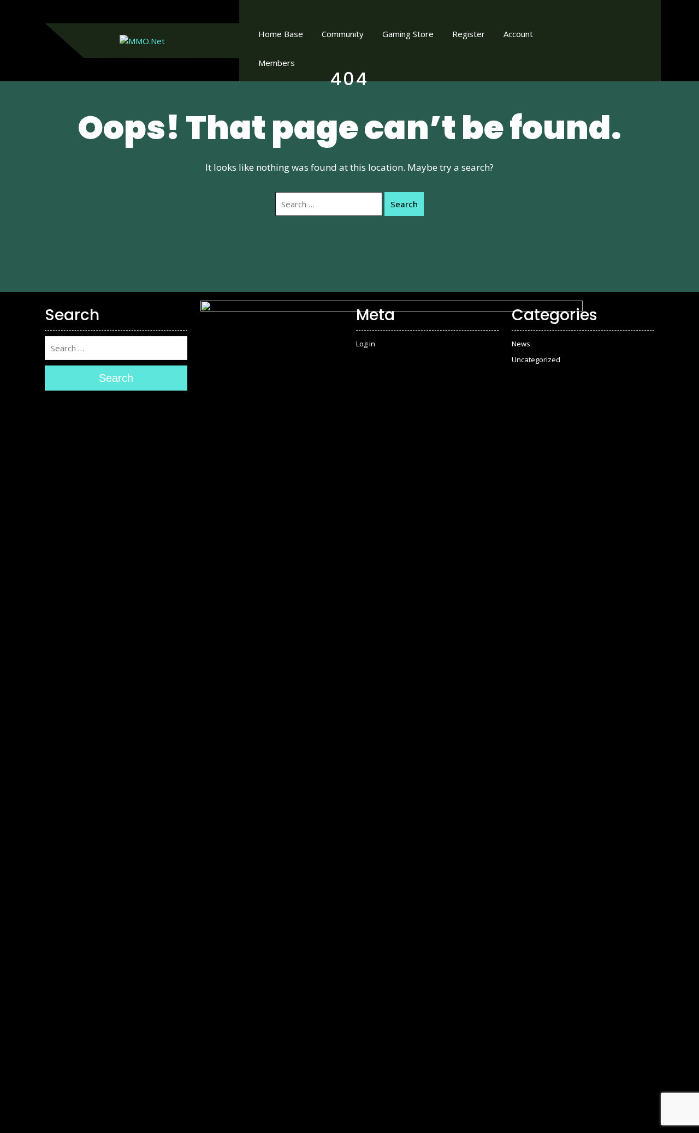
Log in (365, 344)
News (521, 344)
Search (404, 204)
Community (343, 33)
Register (468, 33)
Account (518, 33)
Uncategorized (536, 359)
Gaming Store (408, 33)
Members (276, 62)
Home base (280, 33)
